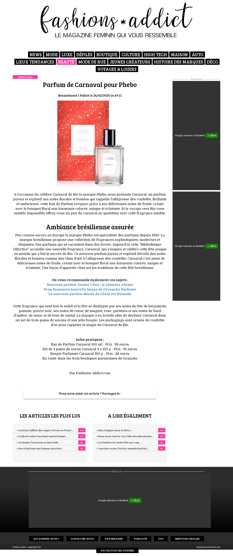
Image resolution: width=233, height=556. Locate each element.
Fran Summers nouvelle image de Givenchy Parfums (90, 289)
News (36, 54)
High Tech (155, 54)
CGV (161, 538)
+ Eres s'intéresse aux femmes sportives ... (40, 448)
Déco (212, 62)
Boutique (106, 54)
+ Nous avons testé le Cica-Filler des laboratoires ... (125, 436)
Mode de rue (92, 62)
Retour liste (25, 77)
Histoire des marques (178, 62)
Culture (130, 54)
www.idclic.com (213, 547)
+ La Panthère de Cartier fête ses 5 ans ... (118, 442)
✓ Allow (212, 135)
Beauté (66, 62)
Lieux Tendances (35, 62)
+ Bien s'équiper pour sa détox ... (114, 430)
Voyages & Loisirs (117, 69)
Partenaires (114, 538)
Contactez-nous (82, 538)
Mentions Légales (187, 538)
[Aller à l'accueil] (117, 20)
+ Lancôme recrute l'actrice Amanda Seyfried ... (122, 448)
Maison (179, 54)
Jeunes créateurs (130, 62)
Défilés (84, 54)
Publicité (140, 538)
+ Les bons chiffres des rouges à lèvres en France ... (45, 430)
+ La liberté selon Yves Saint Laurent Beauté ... (42, 436)
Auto (197, 54)
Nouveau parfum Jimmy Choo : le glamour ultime (90, 285)
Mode (52, 54)
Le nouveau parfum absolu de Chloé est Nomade (89, 294)
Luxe (67, 54)
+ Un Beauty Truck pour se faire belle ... (38, 442)
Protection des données (117, 550)
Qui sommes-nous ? (46, 538)
